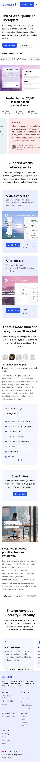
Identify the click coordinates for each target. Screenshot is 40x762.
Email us (24, 716)
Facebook (24, 726)
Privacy (4, 757)
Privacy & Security (27, 699)
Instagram (24, 722)
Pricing (4, 704)
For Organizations (8, 716)
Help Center (25, 708)
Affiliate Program (27, 705)
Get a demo (25, 45)
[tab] (19, 59)
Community (6, 740)
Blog (22, 696)
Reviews (5, 737)
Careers (5, 743)
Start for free (27, 4)
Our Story (5, 734)
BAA (22, 702)
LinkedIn (24, 719)
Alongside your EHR (7, 697)
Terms (10, 757)
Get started (20, 494)
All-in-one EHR (7, 701)
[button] (18, 460)
